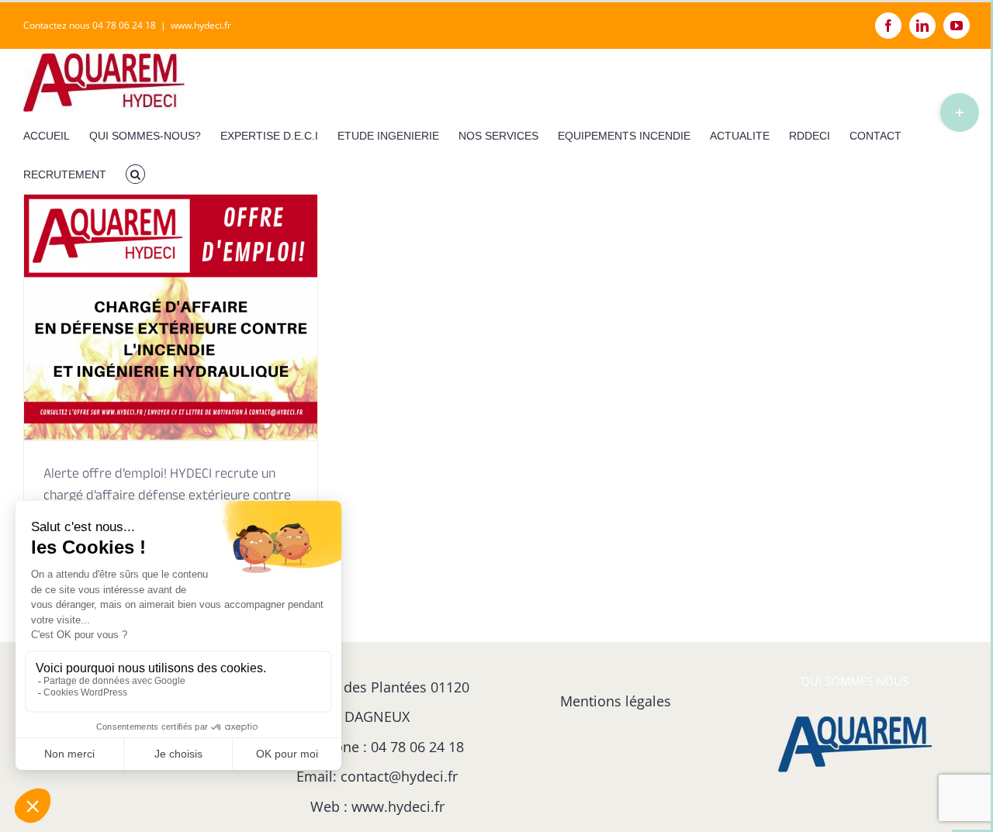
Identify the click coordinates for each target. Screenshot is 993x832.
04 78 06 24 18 (417, 746)
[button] (135, 173)
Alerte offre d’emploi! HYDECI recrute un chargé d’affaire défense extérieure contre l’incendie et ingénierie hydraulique (167, 497)
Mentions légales (615, 701)
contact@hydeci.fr (399, 776)
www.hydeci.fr (201, 25)
